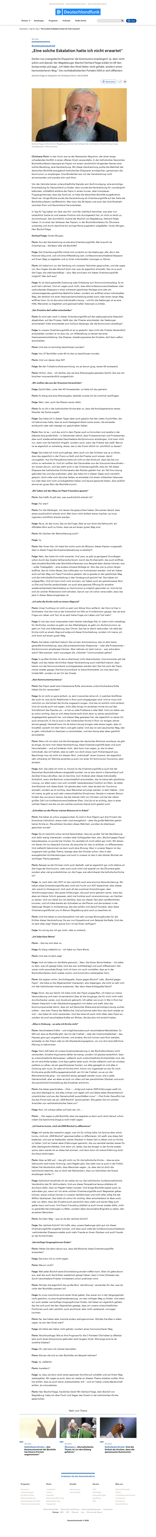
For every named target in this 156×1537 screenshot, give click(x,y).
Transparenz (120, 1498)
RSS (94, 1501)
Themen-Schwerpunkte (30, 1504)
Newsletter (97, 1492)
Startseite (23, 29)
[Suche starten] (122, 21)
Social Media (75, 1492)
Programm (53, 21)
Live (133, 21)
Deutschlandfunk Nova (97, 4)
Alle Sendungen (27, 1492)
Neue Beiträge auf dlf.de (30, 1501)
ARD (61, 1512)
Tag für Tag (33, 29)
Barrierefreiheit (121, 1504)
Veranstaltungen (99, 1495)
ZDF (67, 1512)
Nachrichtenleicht (28, 1498)
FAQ (94, 1489)
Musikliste (97, 1498)
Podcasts (66, 21)
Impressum (108, 1509)
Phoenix (75, 1512)
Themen (24, 21)
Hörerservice (75, 1489)
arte (82, 1512)
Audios (49, 1492)
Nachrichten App (53, 1501)
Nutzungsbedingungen (91, 1509)
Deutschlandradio (56, 4)
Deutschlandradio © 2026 (78, 1520)
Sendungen (39, 21)
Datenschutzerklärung (70, 1509)
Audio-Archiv (80, 21)
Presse (118, 1492)
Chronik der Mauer (94, 1512)
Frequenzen (51, 1504)
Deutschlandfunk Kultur (76, 4)
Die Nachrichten (27, 1495)
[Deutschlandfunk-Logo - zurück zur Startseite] (78, 12)
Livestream (50, 1489)
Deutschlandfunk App (55, 1498)
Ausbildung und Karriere (125, 1495)
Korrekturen (120, 1501)
